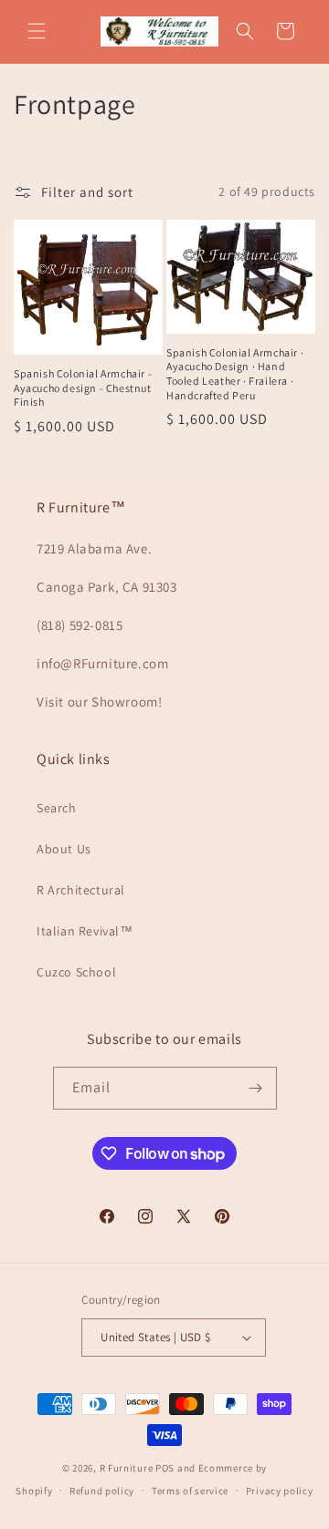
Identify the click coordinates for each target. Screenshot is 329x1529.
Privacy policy (279, 1490)
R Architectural (81, 890)
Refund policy (101, 1490)
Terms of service (190, 1490)
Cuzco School (76, 972)
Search (57, 808)
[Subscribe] (256, 1088)
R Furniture (127, 1468)
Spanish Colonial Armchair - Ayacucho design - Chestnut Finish (83, 387)
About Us (64, 849)
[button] (36, 31)
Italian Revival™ (85, 931)
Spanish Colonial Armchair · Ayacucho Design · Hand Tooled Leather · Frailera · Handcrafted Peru (234, 374)
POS (165, 1468)
